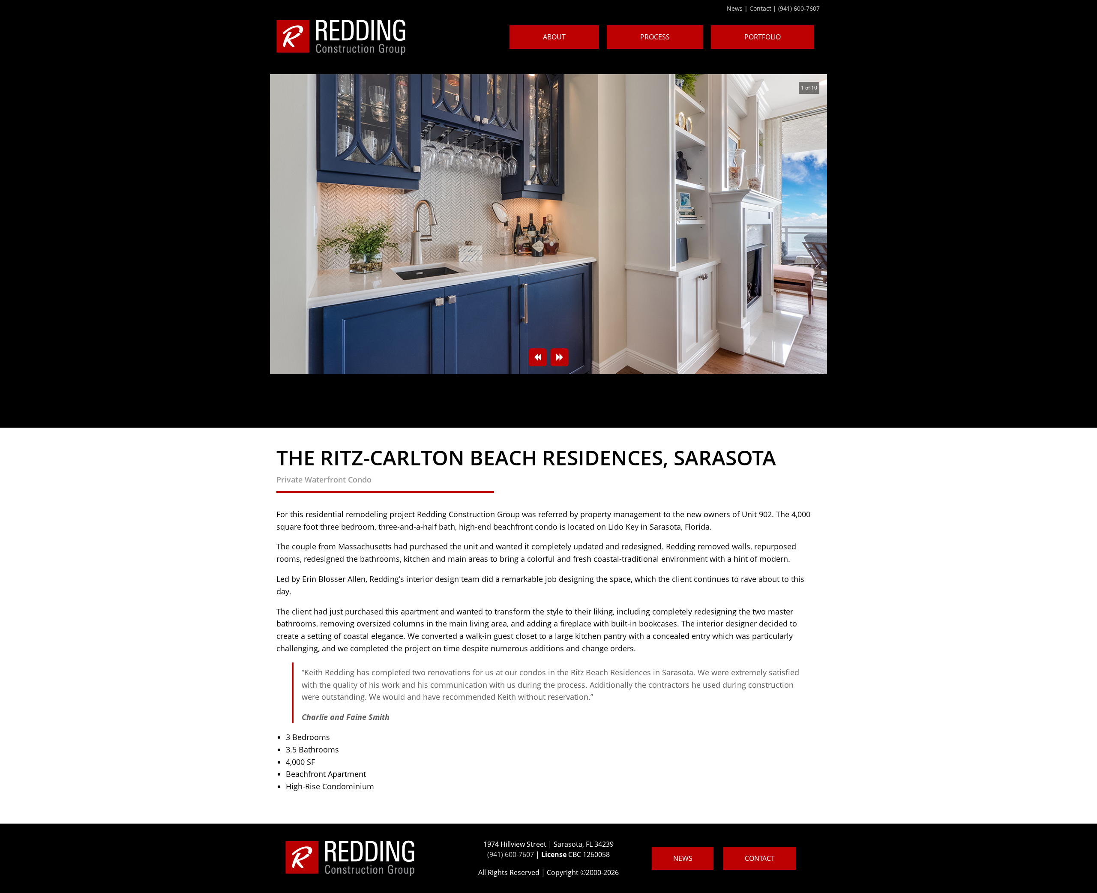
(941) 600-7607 (799, 8)
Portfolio (762, 37)
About (554, 37)
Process (655, 37)
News (735, 8)
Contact (760, 8)
